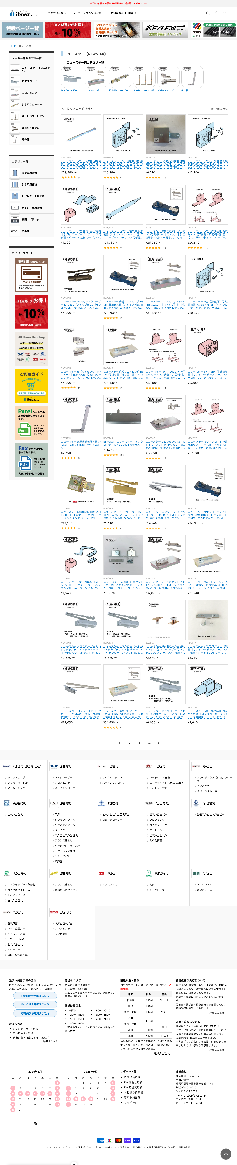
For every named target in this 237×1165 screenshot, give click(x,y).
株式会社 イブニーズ (187, 1075)
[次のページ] (169, 743)
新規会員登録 (132, 1097)
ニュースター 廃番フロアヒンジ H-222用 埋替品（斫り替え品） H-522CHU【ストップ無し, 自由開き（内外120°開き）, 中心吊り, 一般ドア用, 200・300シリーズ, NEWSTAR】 (123, 714)
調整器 (59, 861)
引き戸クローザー (112, 819)
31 (159, 742)
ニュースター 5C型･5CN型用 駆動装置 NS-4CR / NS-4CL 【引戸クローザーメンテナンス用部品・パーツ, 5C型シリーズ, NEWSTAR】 (166, 164)
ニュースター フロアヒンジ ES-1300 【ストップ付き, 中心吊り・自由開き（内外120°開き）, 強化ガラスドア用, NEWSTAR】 (166, 445)
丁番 (57, 814)
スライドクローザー (66, 788)
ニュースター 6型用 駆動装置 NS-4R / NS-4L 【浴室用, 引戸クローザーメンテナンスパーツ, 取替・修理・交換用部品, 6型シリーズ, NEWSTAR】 (81, 515)
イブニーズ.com (64, 1147)
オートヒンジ (157, 830)
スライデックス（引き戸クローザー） (214, 779)
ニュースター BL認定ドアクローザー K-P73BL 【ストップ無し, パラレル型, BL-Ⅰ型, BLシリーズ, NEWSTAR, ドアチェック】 (81, 304)
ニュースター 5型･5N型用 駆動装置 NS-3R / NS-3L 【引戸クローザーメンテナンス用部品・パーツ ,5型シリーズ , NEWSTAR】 (123, 164)
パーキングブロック (113, 782)
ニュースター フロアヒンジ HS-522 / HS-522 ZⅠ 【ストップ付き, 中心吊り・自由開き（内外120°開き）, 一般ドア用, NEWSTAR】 (166, 304)
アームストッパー (18, 788)
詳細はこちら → (52, 1041)
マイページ (131, 1102)
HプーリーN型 (16, 939)
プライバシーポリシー (106, 1147)
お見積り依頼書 (133, 1092)
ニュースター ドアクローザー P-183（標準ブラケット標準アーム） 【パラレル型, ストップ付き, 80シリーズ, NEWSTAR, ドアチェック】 (81, 649)
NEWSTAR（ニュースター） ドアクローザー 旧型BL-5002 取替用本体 (123, 443)
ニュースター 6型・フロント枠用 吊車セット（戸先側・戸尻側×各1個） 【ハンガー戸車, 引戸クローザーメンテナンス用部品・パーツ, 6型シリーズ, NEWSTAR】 (166, 375)
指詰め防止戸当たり (66, 890)
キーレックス (15, 814)
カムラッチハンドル (66, 835)
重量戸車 (13, 923)
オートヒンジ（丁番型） (116, 814)
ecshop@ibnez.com (195, 1095)
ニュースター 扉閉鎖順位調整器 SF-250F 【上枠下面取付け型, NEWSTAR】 (81, 445)
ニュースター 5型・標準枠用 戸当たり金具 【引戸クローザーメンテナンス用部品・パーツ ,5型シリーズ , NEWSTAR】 (208, 714)
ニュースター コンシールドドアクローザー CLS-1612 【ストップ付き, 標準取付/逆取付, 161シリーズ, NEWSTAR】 (166, 515)
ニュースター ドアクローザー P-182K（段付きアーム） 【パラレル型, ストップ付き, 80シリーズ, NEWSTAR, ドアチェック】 (166, 714)
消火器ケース (204, 890)
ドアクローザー (64, 777)
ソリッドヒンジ (16, 777)
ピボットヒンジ (158, 835)
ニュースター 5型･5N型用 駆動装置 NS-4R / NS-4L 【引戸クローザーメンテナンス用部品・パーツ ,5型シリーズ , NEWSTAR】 (208, 164)
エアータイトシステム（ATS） (167, 782)
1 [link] (119, 742)
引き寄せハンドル (65, 825)
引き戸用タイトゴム (19, 890)
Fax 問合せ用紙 (133, 1082)
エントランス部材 (65, 851)
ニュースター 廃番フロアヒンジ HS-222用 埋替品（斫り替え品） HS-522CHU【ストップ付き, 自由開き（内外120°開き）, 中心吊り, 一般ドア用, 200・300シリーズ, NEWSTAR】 (123, 375)
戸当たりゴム (15, 900)
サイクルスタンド (112, 777)
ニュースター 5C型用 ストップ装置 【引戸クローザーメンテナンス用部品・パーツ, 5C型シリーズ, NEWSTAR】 (81, 234)
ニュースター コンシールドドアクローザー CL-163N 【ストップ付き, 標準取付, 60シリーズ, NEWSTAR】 (81, 714)
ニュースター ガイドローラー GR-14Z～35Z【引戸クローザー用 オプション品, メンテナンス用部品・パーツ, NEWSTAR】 (166, 649)
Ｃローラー (14, 949)
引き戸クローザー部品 (67, 845)
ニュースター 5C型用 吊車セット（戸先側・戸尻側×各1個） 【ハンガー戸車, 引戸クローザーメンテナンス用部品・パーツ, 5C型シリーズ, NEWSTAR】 (123, 585)
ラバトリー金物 (158, 788)
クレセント (61, 830)
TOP (13, 46)
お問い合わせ (132, 1077)
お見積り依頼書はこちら (35, 1013)
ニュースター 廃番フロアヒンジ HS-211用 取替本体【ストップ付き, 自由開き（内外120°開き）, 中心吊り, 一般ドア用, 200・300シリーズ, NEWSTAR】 (123, 304)
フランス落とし (64, 840)
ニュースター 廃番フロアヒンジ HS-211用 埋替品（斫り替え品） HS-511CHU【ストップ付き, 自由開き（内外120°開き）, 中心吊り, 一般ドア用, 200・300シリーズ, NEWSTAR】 (208, 585)
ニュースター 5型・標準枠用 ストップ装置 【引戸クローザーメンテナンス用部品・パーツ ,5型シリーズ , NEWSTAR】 (81, 585)
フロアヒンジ (62, 782)
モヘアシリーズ (16, 895)
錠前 (152, 884)
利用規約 (124, 1147)
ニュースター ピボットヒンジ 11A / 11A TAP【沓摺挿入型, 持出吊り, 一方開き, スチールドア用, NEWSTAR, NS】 (81, 375)
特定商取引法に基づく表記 (162, 1147)
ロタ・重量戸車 (16, 928)
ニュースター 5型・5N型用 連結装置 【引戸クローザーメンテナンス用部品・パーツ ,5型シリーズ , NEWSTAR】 (208, 375)
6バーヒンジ (62, 856)
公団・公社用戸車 (18, 954)
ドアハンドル (110, 884)
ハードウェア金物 (160, 777)
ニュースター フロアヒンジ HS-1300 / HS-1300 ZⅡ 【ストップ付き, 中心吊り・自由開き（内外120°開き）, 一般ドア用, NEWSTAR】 (166, 585)
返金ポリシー (84, 1147)
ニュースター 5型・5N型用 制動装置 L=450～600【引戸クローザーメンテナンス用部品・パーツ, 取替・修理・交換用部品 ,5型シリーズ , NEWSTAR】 (81, 164)
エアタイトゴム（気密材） (23, 884)
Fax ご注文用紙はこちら (35, 1004)
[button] (57, 13)
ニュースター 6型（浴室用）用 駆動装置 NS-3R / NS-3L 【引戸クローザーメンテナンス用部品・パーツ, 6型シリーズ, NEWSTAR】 (208, 304)
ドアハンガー (204, 786)
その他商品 (156, 840)
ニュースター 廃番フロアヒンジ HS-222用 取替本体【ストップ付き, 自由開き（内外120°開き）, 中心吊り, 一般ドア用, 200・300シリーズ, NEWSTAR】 (166, 234)
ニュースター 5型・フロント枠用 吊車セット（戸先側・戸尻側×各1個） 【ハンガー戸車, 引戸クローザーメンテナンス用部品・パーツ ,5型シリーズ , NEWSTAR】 (208, 445)
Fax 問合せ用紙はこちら (35, 995)
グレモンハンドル (18, 782)
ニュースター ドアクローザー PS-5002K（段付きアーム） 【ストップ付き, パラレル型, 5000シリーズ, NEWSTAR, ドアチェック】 (123, 515)
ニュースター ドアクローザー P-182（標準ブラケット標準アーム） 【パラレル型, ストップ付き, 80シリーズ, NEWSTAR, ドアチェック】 (123, 649)
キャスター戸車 (16, 933)
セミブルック (15, 944)
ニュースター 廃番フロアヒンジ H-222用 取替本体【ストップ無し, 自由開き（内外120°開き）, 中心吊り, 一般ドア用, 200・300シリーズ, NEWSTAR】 (208, 515)
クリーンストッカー (208, 791)
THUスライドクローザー (210, 814)
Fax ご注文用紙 (133, 1087)
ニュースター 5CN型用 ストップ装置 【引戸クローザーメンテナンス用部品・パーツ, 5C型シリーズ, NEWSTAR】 (208, 649)
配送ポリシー (139, 1147)
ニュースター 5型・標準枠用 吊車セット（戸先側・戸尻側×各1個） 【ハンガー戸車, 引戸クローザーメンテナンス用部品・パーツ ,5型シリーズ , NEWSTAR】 (208, 234)
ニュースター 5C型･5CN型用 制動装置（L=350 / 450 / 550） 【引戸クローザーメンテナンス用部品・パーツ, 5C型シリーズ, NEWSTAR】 (123, 234)
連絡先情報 (184, 1147)
